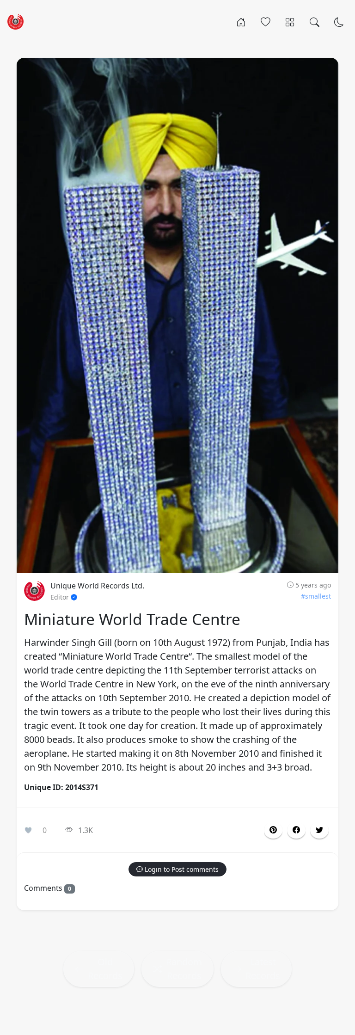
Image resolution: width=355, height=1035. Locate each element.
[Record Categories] (290, 21)
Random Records (184, 968)
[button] (296, 830)
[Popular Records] (265, 21)
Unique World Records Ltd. (97, 586)
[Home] (241, 21)
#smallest (316, 596)
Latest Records (262, 968)
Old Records (105, 968)
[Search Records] (314, 21)
